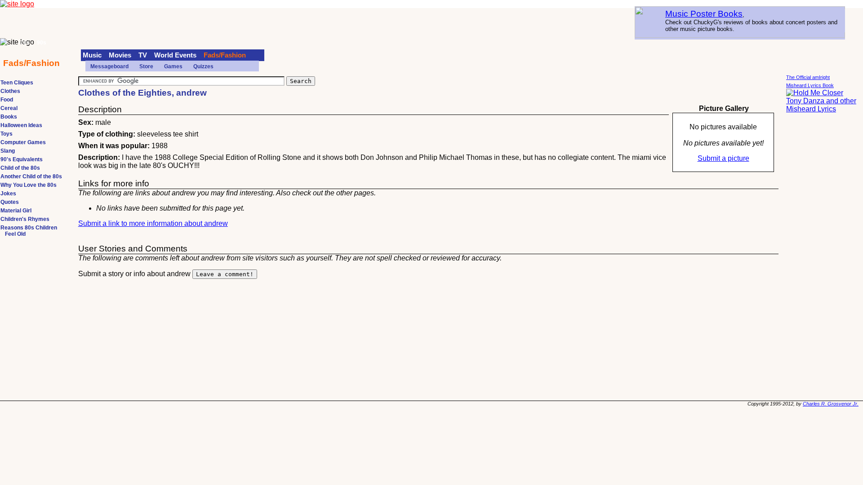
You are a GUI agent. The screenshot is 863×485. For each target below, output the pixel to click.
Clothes (10, 91)
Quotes (9, 202)
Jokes (8, 193)
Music (92, 55)
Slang (7, 151)
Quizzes (203, 66)
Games (173, 66)
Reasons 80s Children (28, 228)
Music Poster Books (704, 13)
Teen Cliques (16, 82)
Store (146, 66)
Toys (6, 134)
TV (142, 55)
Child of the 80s (20, 168)
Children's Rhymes (24, 219)
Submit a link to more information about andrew (153, 223)
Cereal (9, 108)
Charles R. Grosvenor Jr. (831, 403)
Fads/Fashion (225, 55)
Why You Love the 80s (28, 185)
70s (25, 43)
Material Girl (15, 210)
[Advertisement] (822, 256)
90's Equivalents (21, 159)
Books (8, 117)
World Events (175, 55)
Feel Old (15, 234)
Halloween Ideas (21, 125)
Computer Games (23, 142)
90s (41, 43)
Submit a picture (723, 158)
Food (6, 100)
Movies (120, 55)
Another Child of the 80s (31, 176)
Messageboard (109, 66)
